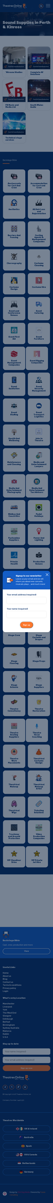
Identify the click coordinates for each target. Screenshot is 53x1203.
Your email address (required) (21, 595)
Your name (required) (17, 609)
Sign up (26, 625)
